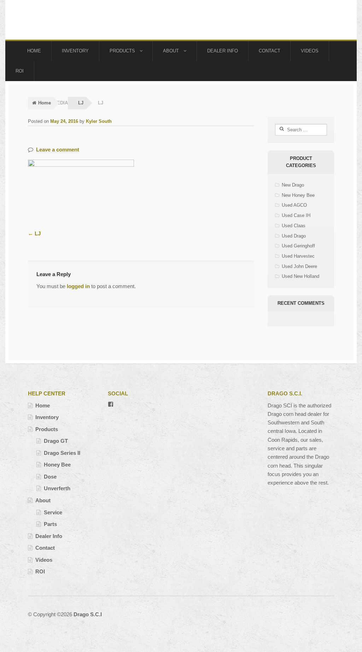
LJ (80, 102)
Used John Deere (299, 266)
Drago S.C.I (88, 614)
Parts (50, 524)
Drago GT (56, 441)
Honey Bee (57, 465)
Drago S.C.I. (62, 20)
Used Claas (293, 225)
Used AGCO (294, 205)
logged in (78, 286)
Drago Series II (62, 453)
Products (122, 50)
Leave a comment (57, 150)
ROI (20, 71)
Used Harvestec (298, 256)
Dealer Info (222, 50)
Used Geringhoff (298, 245)
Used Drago (294, 236)
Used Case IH (296, 215)
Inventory (75, 50)
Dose (50, 477)
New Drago (293, 185)
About (171, 50)
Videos (310, 50)
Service (53, 512)
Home (34, 50)
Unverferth (57, 488)
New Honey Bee (298, 195)
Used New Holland (300, 276)
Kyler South (99, 121)
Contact (269, 50)
